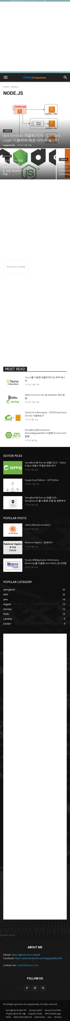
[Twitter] (43, 988)
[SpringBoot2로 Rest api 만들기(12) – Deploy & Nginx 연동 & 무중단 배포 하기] (12, 467)
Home (6, 86)
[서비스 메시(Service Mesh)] (12, 530)
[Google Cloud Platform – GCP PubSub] (12, 485)
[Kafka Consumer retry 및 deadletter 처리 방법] (12, 400)
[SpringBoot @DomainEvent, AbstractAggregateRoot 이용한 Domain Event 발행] (12, 435)
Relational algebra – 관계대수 (39, 542)
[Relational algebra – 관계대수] (12, 547)
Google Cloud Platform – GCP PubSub (42, 480)
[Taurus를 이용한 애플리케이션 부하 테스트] (12, 382)
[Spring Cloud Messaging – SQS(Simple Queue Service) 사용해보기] (12, 417)
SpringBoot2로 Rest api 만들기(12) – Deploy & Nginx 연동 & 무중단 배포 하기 (45, 464)
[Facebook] (27, 988)
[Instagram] (35, 988)
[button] (5, 77)
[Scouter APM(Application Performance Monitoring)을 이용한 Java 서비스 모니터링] (12, 565)
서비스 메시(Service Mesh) (37, 524)
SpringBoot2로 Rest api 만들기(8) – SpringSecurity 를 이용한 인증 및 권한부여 (45, 499)
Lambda (7, 131)
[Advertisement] (35, 36)
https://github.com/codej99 (26, 954)
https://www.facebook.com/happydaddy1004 (38, 958)
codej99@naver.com (27, 965)
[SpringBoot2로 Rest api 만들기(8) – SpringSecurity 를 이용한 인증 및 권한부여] (12, 502)
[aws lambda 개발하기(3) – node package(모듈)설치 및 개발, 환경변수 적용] (28, 164)
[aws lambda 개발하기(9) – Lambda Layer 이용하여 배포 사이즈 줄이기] (35, 123)
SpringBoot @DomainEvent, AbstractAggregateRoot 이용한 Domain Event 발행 (45, 433)
